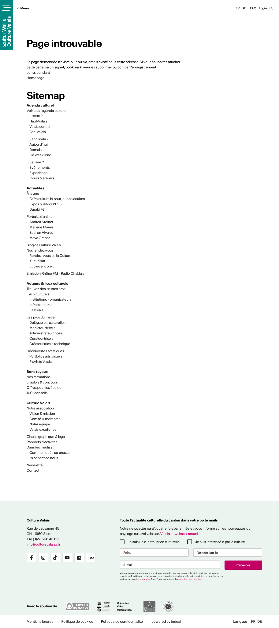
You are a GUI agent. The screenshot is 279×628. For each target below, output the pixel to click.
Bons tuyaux (37, 371)
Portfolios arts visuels (45, 356)
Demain (35, 149)
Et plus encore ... (42, 266)
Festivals (36, 310)
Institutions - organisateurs (50, 299)
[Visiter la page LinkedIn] (79, 557)
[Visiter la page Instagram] (43, 557)
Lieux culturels (38, 294)
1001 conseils (37, 393)
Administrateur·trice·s (46, 333)
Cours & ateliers (41, 178)
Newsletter (35, 465)
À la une (33, 193)
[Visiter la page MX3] (91, 557)
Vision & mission (42, 413)
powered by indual (166, 621)
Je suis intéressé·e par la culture (220, 542)
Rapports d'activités (42, 442)
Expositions (38, 173)
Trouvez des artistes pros (46, 289)
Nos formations (38, 377)
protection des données (189, 579)
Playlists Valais (40, 361)
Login (263, 8)
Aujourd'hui (38, 144)
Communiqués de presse (49, 452)
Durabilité (36, 209)
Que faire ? (35, 162)
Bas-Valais (37, 132)
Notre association (40, 408)
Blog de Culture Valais (44, 245)
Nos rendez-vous (40, 250)
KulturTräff (37, 261)
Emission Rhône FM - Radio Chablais (55, 273)
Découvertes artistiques (45, 351)
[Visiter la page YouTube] (67, 557)
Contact (33, 470)
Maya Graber (39, 238)
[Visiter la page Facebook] (31, 557)
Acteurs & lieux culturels (47, 283)
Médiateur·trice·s (42, 328)
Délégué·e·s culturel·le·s (47, 322)
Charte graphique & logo (46, 436)
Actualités (35, 188)
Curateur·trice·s (41, 338)
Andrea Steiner (41, 222)
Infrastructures (40, 305)
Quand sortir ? (37, 139)
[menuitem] (103, 105)
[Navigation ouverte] (6, 8)
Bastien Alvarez (41, 232)
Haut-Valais (38, 121)
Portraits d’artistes (40, 216)
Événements (39, 167)
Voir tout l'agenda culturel (46, 110)
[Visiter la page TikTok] (55, 557)
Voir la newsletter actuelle (180, 534)
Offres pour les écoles (44, 387)
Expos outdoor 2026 (45, 204)
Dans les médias (39, 447)
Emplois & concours (42, 382)
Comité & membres (44, 419)
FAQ (253, 8)
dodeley (146, 579)
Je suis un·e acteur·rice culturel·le (154, 542)
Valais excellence (43, 429)
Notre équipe (39, 424)
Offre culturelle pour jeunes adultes (57, 199)
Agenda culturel (40, 105)
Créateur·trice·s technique (49, 344)
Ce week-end (40, 155)
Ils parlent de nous (43, 458)
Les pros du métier (41, 317)
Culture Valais (38, 403)
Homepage (35, 78)
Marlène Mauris (41, 227)
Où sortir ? (35, 116)
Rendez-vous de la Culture (50, 255)
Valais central (39, 126)
